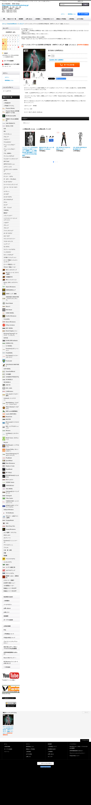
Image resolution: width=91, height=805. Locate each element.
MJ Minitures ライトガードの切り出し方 (11, 662)
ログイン (63, 14)
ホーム (5, 744)
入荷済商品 (28, 751)
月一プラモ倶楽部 (8, 620)
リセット (86, 712)
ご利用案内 (6, 600)
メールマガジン (8, 604)
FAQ (5, 630)
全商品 (5, 100)
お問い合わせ (7, 608)
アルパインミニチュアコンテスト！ (11, 642)
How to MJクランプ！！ (10, 657)
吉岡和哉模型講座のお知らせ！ (11, 653)
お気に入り (6, 612)
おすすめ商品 (29, 754)
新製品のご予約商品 (30, 749)
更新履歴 (6, 616)
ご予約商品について (9, 633)
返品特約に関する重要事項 (56, 60)
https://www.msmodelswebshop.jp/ (15, 5)
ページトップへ (85, 740)
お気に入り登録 (67, 74)
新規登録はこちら (72, 14)
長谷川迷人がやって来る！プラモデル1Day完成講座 (11, 647)
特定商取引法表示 (8, 597)
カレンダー (50, 756)
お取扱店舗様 (7, 626)
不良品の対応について (9, 637)
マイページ (6, 751)
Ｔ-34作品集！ (7, 667)
